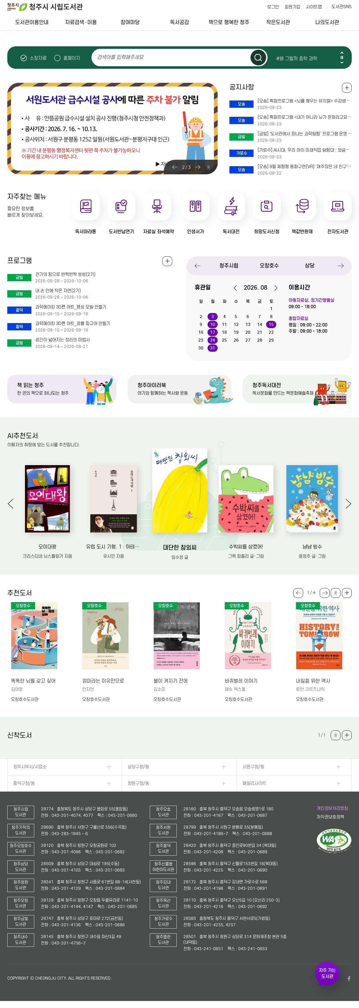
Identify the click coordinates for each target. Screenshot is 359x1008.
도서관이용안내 (32, 22)
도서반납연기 (121, 232)
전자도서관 (337, 232)
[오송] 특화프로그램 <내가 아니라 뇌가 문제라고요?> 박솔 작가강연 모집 (304, 117)
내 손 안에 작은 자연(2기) (58, 290)
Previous (342, 53)
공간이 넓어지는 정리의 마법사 (62, 339)
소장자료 (38, 58)
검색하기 (258, 57)
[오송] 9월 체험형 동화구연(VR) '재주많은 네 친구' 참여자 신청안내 (304, 166)
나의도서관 (327, 22)
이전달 (238, 288)
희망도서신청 (266, 232)
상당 (309, 265)
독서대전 (231, 232)
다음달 (272, 288)
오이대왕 (47, 547)
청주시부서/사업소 (30, 766)
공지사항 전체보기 (347, 88)
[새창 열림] (334, 852)
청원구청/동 (138, 783)
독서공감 (179, 22)
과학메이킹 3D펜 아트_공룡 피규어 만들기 (72, 323)
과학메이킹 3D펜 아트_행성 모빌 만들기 (70, 307)
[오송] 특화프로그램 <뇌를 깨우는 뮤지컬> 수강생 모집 (304, 101)
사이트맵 (314, 7)
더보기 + (347, 593)
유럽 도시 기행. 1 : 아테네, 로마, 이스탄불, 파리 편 (113, 547)
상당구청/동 (138, 766)
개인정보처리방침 (332, 808)
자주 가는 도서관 (327, 973)
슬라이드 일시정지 (342, 57)
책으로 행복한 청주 (228, 22)
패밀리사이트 (254, 783)
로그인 (273, 7)
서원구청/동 (253, 766)
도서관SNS (342, 6)
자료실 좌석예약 (158, 232)
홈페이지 (71, 58)
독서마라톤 (85, 232)
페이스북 (349, 978)
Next (342, 62)
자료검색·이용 (81, 22)
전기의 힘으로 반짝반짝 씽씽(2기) (65, 274)
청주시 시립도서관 (49, 7)
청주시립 (228, 265)
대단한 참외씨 (180, 547)
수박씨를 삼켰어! (246, 547)
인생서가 (195, 232)
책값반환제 (302, 232)
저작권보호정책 (330, 817)
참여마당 (130, 22)
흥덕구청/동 (24, 783)
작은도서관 (278, 22)
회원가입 (292, 7)
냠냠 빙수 (312, 547)
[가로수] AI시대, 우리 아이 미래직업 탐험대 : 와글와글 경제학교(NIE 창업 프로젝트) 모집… (304, 150)
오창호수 (269, 265)
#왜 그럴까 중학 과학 (296, 58)
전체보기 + (167, 261)
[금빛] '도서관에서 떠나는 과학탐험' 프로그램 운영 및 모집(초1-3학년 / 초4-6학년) (304, 133)
